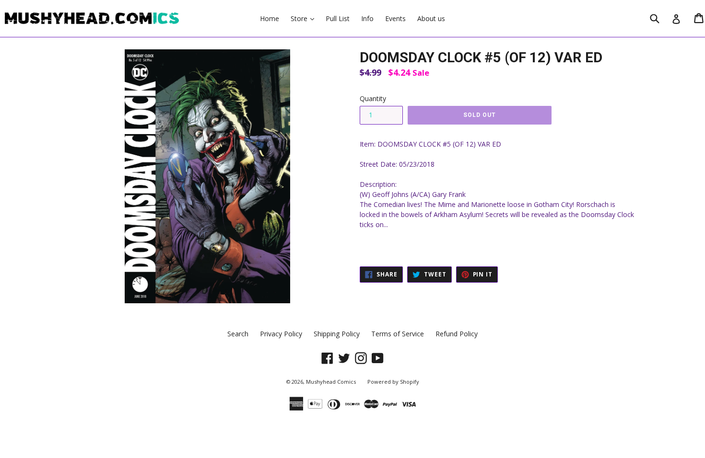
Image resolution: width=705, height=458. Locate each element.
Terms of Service (397, 333)
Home (269, 18)
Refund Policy (456, 333)
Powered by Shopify (393, 381)
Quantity (373, 98)
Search (237, 333)
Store (305, 18)
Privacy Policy (281, 333)
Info (367, 18)
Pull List (338, 18)
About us (431, 18)
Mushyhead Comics (331, 381)
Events (395, 18)
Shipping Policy (337, 333)
